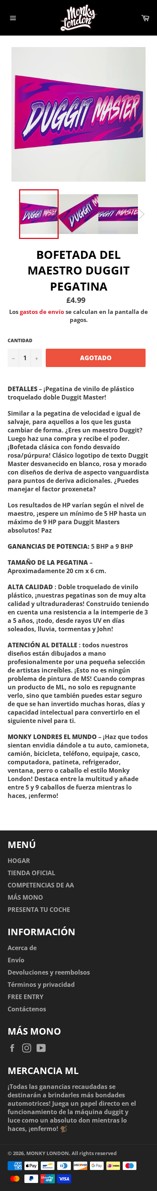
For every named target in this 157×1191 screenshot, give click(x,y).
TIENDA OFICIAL (31, 873)
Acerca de (22, 948)
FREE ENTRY (25, 997)
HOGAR (19, 860)
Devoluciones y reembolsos (49, 972)
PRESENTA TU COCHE (39, 909)
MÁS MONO (25, 897)
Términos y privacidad (41, 984)
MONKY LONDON (47, 1153)
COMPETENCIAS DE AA (41, 885)
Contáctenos (27, 1009)
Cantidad (20, 341)
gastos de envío (42, 311)
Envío (16, 960)
